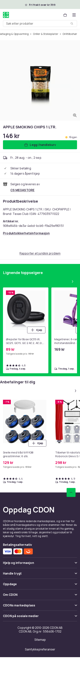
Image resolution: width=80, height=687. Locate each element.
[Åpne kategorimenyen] (74, 14)
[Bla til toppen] (71, 492)
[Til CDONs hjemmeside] (6, 14)
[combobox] (40, 23)
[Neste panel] (72, 281)
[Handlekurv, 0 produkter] (65, 14)
